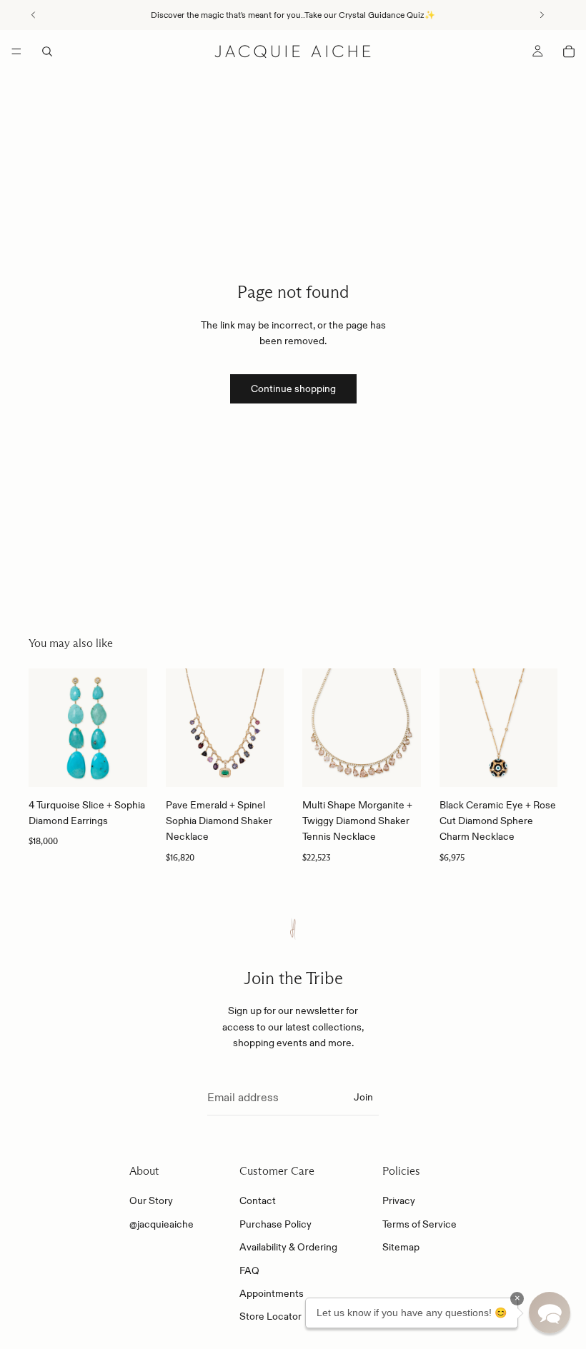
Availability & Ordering (288, 1246)
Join (363, 1096)
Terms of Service (419, 1224)
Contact (257, 1201)
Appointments (271, 1293)
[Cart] (569, 51)
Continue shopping (293, 388)
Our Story (151, 1201)
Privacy (398, 1201)
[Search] (47, 51)
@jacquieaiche (161, 1224)
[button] (549, 1312)
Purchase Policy (275, 1224)
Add (137, 764)
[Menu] (16, 51)
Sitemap (400, 1246)
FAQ (249, 1270)
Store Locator (270, 1316)
